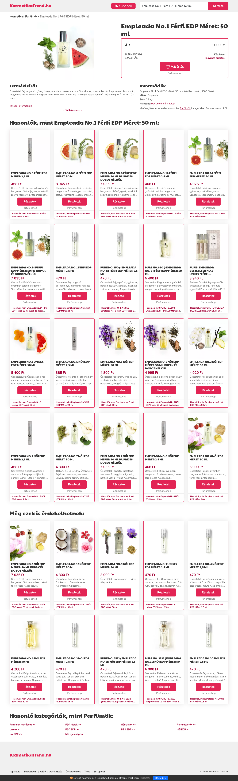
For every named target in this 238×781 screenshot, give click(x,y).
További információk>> (22, 106)
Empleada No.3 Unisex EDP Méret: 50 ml (27, 363)
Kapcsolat (15, 771)
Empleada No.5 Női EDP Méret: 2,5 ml (73, 363)
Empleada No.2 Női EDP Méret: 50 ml (206, 363)
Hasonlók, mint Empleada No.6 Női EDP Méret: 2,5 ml (162, 498)
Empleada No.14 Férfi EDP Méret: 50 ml (205, 174)
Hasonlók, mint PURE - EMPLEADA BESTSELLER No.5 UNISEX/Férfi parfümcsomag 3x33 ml (207, 310)
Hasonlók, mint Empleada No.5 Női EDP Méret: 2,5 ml (72, 404)
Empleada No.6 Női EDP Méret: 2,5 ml (162, 457)
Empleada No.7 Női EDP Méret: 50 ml (72, 457)
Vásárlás (177, 66)
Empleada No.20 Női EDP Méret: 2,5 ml (207, 660)
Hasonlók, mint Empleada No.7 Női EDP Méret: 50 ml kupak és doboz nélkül (117, 499)
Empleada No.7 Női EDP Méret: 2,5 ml (28, 457)
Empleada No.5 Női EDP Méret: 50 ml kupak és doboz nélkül (162, 365)
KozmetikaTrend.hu (30, 5)
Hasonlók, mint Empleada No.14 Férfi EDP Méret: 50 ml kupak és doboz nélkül (29, 310)
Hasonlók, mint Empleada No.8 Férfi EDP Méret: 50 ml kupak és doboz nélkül (118, 216)
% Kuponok (99, 771)
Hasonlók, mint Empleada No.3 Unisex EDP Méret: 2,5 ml (160, 606)
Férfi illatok (169, 103)
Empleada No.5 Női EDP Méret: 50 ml (117, 363)
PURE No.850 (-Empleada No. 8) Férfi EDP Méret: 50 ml (163, 270)
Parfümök (156, 103)
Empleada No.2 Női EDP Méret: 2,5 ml (72, 660)
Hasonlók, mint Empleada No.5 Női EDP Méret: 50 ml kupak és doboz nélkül (162, 405)
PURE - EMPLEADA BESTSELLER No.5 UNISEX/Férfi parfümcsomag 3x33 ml (207, 272)
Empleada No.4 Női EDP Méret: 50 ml (28, 660)
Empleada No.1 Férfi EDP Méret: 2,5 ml (73, 269)
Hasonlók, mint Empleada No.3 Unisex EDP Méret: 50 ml (26, 404)
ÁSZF (43, 771)
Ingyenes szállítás (215, 58)
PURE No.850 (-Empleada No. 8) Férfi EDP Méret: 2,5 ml (119, 270)
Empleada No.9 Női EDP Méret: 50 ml (117, 565)
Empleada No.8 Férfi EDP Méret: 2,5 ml (29, 174)
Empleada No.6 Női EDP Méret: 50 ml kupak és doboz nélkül (28, 567)
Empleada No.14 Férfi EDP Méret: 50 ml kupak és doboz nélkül (28, 270)
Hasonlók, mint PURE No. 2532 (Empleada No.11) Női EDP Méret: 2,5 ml (118, 701)
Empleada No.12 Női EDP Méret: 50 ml (73, 565)
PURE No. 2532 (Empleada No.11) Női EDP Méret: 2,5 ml (118, 661)
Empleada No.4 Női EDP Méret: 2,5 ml (207, 565)
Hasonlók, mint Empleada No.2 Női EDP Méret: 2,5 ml (72, 700)
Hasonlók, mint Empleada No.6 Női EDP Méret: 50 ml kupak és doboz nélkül (28, 607)
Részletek (30, 201)
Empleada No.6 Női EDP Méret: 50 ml (206, 457)
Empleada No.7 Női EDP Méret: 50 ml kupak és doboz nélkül (117, 459)
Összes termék (73, 771)
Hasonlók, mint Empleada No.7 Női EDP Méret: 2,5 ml (28, 498)
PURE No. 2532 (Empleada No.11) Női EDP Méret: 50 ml (163, 661)
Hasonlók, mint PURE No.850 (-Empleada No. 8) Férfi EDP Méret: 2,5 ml (118, 310)
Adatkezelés (55, 771)
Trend (87, 771)
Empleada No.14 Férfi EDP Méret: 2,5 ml (160, 174)
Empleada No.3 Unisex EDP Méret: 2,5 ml (161, 565)
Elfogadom (160, 778)
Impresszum (30, 771)
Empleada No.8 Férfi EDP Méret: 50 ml (74, 174)
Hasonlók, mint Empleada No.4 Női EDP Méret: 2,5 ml (206, 606)
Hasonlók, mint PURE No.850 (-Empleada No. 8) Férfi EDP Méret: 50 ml (163, 310)
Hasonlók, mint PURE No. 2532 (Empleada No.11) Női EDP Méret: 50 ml (163, 701)
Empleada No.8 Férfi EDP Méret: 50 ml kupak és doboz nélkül (118, 176)
